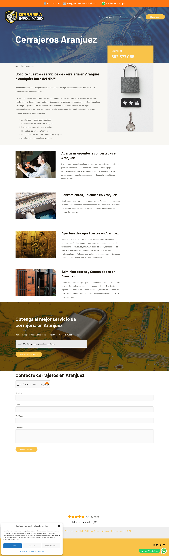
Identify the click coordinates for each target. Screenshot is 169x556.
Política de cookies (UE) (121, 531)
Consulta (19, 427)
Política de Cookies (92, 531)
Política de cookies (24, 551)
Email (18, 404)
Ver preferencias (51, 546)
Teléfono (19, 416)
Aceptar (13, 546)
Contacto (137, 17)
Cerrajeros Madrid (106, 17)
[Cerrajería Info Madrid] (24, 16)
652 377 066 (123, 56)
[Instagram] (160, 545)
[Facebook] (154, 545)
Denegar (32, 546)
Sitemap (105, 531)
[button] (59, 526)
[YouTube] (164, 545)
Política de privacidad (37, 551)
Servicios (123, 17)
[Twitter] (157, 545)
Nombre (19, 393)
